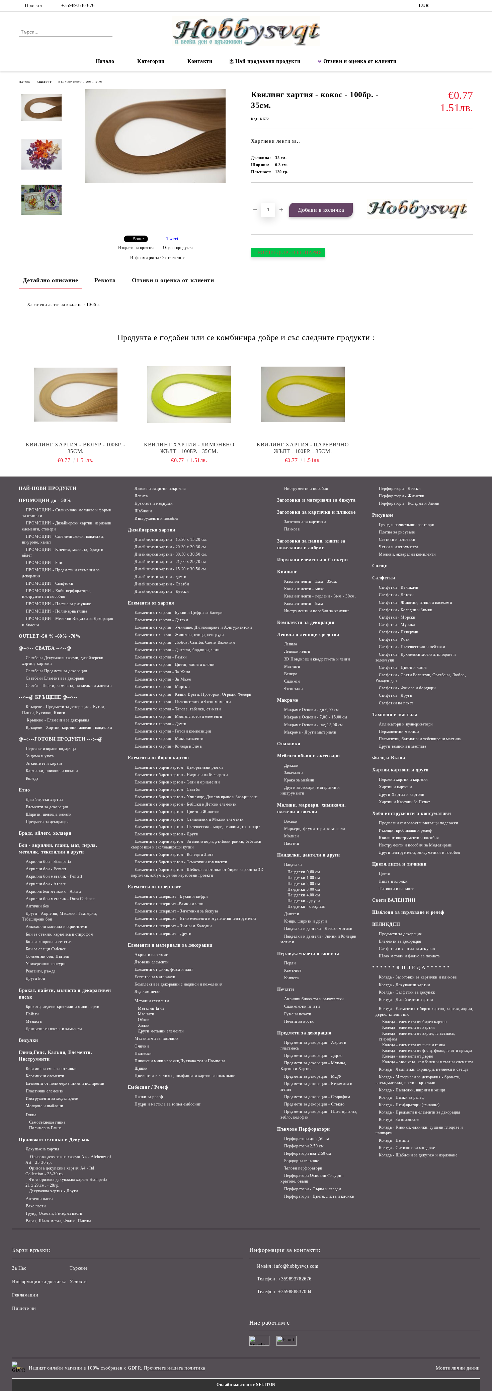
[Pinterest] (469, 5)
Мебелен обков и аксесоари (308, 755)
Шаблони (143, 511)
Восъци (291, 821)
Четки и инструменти (398, 547)
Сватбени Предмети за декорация (56, 671)
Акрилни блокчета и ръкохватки (314, 999)
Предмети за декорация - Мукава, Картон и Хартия (313, 1066)
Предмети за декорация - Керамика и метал (316, 1086)
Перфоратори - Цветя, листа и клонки (319, 1196)
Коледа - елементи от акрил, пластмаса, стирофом (417, 1036)
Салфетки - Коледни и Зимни (405, 610)
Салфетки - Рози (394, 639)
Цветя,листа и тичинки (399, 864)
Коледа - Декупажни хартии (404, 985)
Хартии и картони (395, 786)
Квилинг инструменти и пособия (409, 837)
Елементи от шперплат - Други (163, 933)
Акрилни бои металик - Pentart (54, 876)
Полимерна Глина (45, 1128)
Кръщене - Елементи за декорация (57, 720)
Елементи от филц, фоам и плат (164, 969)
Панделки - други (304, 900)
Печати (285, 989)
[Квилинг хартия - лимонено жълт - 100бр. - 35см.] (189, 394)
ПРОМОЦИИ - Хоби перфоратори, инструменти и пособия (56, 593)
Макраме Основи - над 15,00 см (313, 724)
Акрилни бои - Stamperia (48, 861)
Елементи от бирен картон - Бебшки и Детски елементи (186, 804)
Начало (105, 61)
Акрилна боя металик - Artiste (54, 891)
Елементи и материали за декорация (170, 945)
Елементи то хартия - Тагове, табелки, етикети (178, 709)
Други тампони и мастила (402, 746)
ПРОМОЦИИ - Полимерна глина (56, 611)
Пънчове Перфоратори (303, 1129)
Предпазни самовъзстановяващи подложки (418, 823)
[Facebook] (439, 5)
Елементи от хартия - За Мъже (163, 679)
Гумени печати (297, 1014)
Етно (24, 790)
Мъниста (34, 1021)
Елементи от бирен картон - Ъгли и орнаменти (177, 782)
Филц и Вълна (388, 757)
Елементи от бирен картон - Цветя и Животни (177, 811)
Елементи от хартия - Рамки (161, 657)
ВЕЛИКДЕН (386, 924)
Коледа (32, 778)
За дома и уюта (40, 756)
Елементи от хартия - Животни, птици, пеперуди (179, 634)
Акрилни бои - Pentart (46, 869)
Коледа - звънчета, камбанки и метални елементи (427, 1062)
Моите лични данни (458, 1368)
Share (138, 239)
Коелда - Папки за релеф (401, 1097)
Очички (142, 1046)
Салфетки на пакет (396, 703)
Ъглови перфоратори (303, 1168)
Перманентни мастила (399, 731)
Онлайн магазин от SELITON (246, 1384)
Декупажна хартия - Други (53, 1191)
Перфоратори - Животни (401, 496)
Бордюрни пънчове (301, 1160)
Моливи (291, 836)
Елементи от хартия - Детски (161, 620)
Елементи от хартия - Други (160, 723)
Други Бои (35, 978)
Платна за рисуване (397, 532)
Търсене (78, 1268)
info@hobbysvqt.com (296, 1266)
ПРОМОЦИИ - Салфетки (49, 583)
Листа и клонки (393, 881)
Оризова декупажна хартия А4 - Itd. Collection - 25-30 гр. (60, 1171)
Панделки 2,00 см (304, 883)
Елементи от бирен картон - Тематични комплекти (181, 862)
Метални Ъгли (151, 1008)
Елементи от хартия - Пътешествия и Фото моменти (183, 701)
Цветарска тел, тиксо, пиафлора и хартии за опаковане (185, 1075)
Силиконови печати (302, 1006)
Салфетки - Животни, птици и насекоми (415, 602)
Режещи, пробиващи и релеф (405, 830)
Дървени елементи (151, 962)
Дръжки (291, 765)
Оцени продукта (178, 247)
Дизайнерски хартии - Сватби (162, 584)
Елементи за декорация (47, 807)
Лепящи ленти (297, 651)
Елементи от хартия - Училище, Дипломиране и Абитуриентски (193, 627)
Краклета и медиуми (153, 503)
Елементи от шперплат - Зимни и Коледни (173, 926)
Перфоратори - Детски (399, 488)
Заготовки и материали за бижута (316, 500)
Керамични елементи (45, 1076)
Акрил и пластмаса (152, 954)
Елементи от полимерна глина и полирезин (65, 1083)
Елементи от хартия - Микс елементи (169, 738)
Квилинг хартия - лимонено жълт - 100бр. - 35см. (189, 448)
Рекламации (25, 1295)
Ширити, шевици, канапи (49, 814)
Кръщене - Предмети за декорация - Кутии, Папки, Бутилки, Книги (63, 709)
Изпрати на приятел (136, 247)
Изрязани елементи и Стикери (312, 559)
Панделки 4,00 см (304, 895)
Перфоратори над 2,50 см (307, 1153)
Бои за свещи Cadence (46, 949)
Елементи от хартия (151, 603)
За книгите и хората (44, 763)
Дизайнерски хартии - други (160, 576)
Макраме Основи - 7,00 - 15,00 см (315, 717)
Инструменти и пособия (157, 518)
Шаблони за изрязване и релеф (408, 912)
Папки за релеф (149, 1096)
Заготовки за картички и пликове (316, 512)
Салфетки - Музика (397, 624)
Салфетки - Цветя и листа (402, 667)
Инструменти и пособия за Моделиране (415, 845)
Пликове (292, 529)
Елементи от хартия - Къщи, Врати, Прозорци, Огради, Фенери (193, 694)
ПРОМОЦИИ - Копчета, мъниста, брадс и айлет (62, 552)
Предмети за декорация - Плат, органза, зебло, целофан (318, 1114)
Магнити (146, 1014)
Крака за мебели (299, 780)
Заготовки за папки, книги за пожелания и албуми (311, 544)
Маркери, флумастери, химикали (314, 828)
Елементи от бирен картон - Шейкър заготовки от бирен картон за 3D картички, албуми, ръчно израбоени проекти (197, 872)
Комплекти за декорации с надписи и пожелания (179, 984)
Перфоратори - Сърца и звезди (312, 1189)
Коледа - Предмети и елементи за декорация (419, 1112)
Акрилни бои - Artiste (46, 884)
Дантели (291, 913)
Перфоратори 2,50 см (304, 1146)
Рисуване (382, 515)
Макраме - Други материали (310, 732)
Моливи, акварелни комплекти (407, 554)
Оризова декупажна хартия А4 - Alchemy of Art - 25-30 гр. (68, 1159)
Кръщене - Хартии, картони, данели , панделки (69, 727)
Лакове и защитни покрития (160, 488)
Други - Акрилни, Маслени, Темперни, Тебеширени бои (59, 916)
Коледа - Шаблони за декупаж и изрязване (418, 1155)
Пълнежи (143, 1053)
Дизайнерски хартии (44, 799)
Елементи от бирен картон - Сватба (167, 789)
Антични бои (38, 906)
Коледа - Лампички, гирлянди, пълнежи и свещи (423, 1069)
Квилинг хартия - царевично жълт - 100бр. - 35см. (303, 448)
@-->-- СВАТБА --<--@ (45, 648)
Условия (78, 1281)
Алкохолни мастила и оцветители (56, 926)
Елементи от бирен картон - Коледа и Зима (174, 854)
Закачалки (293, 772)
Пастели (291, 843)
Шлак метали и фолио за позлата (409, 956)
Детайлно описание (50, 280)
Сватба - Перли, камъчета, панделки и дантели (68, 685)
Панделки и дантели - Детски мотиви (318, 928)
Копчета (291, 977)
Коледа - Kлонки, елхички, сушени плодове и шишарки (419, 1130)
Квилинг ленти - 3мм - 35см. (80, 82)
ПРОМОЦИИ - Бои (44, 562)
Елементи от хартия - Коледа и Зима (168, 746)
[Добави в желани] (264, 194)
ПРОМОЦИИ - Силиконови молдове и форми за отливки (66, 513)
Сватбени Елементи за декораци (55, 678)
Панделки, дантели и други (308, 855)
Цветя (384, 873)
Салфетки (383, 577)
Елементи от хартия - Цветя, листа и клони (174, 664)
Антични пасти (39, 1198)
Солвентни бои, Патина (47, 956)
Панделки (293, 864)
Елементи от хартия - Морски (162, 686)
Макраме (287, 700)
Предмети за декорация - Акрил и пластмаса (313, 1045)
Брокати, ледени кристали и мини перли (62, 1006)
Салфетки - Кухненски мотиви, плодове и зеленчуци (416, 657)
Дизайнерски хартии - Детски (161, 591)
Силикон (292, 681)
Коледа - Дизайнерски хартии (406, 999)
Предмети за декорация (47, 821)
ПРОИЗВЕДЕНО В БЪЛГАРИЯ (288, 252)
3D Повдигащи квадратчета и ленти (317, 659)
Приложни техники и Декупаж (54, 1139)
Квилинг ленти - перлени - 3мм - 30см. (320, 596)
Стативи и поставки (397, 539)
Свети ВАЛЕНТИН (394, 900)
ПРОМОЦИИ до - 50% (45, 500)
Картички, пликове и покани (52, 770)
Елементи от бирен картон (158, 757)
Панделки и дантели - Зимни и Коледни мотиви (318, 939)
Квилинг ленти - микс (304, 588)
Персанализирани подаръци (51, 748)
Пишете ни (24, 1308)
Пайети (32, 1014)
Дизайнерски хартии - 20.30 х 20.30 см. (171, 547)
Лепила (141, 496)
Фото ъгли (293, 688)
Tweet (172, 238)
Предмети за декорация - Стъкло (314, 1104)
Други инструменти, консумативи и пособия (419, 852)
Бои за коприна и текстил (49, 941)
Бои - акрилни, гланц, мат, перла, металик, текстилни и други (58, 849)
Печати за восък (299, 1021)
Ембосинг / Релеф (148, 1087)
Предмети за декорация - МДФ (312, 1076)
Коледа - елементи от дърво (407, 1056)
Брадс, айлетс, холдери (45, 833)
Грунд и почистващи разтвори (406, 524)
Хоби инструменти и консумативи (411, 813)
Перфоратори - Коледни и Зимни (409, 503)
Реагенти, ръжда (41, 971)
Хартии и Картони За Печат (404, 802)
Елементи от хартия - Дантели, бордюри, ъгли (177, 649)
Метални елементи (152, 1001)
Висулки (28, 1040)
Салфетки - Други (395, 695)
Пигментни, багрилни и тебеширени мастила (420, 739)
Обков (144, 1019)
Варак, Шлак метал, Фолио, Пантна (58, 1220)
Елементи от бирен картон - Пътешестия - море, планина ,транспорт (197, 826)
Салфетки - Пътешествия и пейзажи (412, 646)
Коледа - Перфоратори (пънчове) (409, 1104)
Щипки (141, 1068)
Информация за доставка (39, 1281)
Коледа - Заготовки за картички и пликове (418, 977)
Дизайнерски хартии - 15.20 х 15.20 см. (171, 539)
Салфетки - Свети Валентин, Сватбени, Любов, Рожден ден (421, 678)
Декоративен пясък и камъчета (54, 1028)
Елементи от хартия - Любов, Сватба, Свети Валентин (185, 642)
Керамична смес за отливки (51, 1068)
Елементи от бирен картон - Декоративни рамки (179, 767)
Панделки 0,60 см (304, 872)
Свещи (380, 565)
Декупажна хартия (43, 1149)
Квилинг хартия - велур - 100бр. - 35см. (75, 448)
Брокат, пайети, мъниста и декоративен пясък (65, 994)
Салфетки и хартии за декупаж (407, 948)
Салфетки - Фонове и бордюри (407, 688)
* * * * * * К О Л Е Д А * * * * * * (411, 967)
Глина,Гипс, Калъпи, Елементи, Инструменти (55, 1056)
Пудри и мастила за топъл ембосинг (167, 1104)
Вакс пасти (36, 1206)
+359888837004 (294, 1291)
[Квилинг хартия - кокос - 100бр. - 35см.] (155, 181)
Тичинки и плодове (396, 888)
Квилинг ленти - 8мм (303, 603)
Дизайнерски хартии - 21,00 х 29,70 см (170, 561)
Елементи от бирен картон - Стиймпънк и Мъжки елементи (189, 819)
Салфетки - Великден (398, 587)
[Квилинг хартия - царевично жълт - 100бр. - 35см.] (303, 394)
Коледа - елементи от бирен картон (414, 1021)
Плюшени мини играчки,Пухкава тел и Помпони (180, 1061)
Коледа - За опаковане (399, 1119)
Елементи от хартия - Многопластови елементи (178, 716)
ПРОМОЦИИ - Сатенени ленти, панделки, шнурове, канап (63, 539)
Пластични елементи (45, 1091)
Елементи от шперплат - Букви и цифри (171, 896)
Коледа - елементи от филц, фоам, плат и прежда (427, 1050)
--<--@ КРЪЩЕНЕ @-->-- (48, 697)
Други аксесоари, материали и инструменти (309, 790)
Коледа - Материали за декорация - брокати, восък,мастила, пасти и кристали (418, 1080)
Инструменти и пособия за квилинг (316, 611)
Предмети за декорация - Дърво (313, 1055)
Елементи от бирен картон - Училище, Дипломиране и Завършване (196, 797)
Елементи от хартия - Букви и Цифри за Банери (179, 612)
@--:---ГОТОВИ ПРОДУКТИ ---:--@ (61, 739)
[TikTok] (459, 5)
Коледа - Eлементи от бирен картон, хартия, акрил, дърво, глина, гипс (424, 1011)
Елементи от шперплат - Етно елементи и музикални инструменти (195, 918)
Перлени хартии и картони (403, 779)
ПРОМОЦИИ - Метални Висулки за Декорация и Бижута (67, 621)
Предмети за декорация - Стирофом (317, 1096)
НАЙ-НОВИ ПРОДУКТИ (48, 488)
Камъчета (293, 970)
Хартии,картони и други (400, 769)
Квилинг (44, 82)
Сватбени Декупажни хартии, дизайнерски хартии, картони (62, 660)
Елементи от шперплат (154, 886)
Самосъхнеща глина (47, 1122)
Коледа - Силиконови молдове (407, 1147)
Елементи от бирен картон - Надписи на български (181, 774)
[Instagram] (449, 5)
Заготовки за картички (305, 521)
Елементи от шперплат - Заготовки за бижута (176, 911)
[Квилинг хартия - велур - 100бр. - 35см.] (76, 394)
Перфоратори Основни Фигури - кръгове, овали (312, 1178)
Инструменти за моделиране (52, 1098)
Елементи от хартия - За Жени (162, 672)
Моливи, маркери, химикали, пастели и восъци (311, 808)
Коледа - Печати (394, 1140)
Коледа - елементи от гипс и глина (413, 1044)
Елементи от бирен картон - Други (166, 834)
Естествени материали (155, 976)
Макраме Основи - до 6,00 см (311, 709)
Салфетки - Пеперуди (398, 632)
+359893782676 (77, 5)
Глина (31, 1115)
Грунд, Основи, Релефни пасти (54, 1213)
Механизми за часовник (157, 1038)
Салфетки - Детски (396, 594)
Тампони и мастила (395, 714)
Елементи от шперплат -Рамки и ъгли (169, 903)
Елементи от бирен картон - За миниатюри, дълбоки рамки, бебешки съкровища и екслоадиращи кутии (196, 844)
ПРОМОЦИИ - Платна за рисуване (58, 604)
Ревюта (105, 280)
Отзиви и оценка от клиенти (360, 61)
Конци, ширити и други (305, 921)
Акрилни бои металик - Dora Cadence (60, 898)
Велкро (291, 674)
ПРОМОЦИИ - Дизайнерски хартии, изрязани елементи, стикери (66, 526)
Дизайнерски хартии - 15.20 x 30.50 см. (171, 569)
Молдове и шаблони (44, 1105)
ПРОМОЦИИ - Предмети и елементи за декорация (61, 573)
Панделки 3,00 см (304, 889)
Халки (144, 1025)
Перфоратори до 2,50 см (306, 1138)
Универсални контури (45, 963)
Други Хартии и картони (401, 794)
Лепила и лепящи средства (308, 634)
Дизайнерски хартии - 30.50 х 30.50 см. (171, 554)
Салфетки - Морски (397, 617)
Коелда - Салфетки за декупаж (407, 992)
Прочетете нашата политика (174, 1368)
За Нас (19, 1268)
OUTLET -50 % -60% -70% (49, 636)
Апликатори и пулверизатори (406, 724)
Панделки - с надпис (306, 906)
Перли (290, 963)
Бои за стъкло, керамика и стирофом (60, 934)
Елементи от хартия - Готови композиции (173, 731)
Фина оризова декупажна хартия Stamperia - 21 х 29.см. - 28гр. (67, 1182)
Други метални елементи (160, 1031)
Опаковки (288, 743)
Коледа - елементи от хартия (408, 1027)
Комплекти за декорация (305, 622)
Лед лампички (148, 991)
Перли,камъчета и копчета (308, 953)
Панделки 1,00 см (304, 877)
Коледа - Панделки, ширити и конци (412, 1090)
